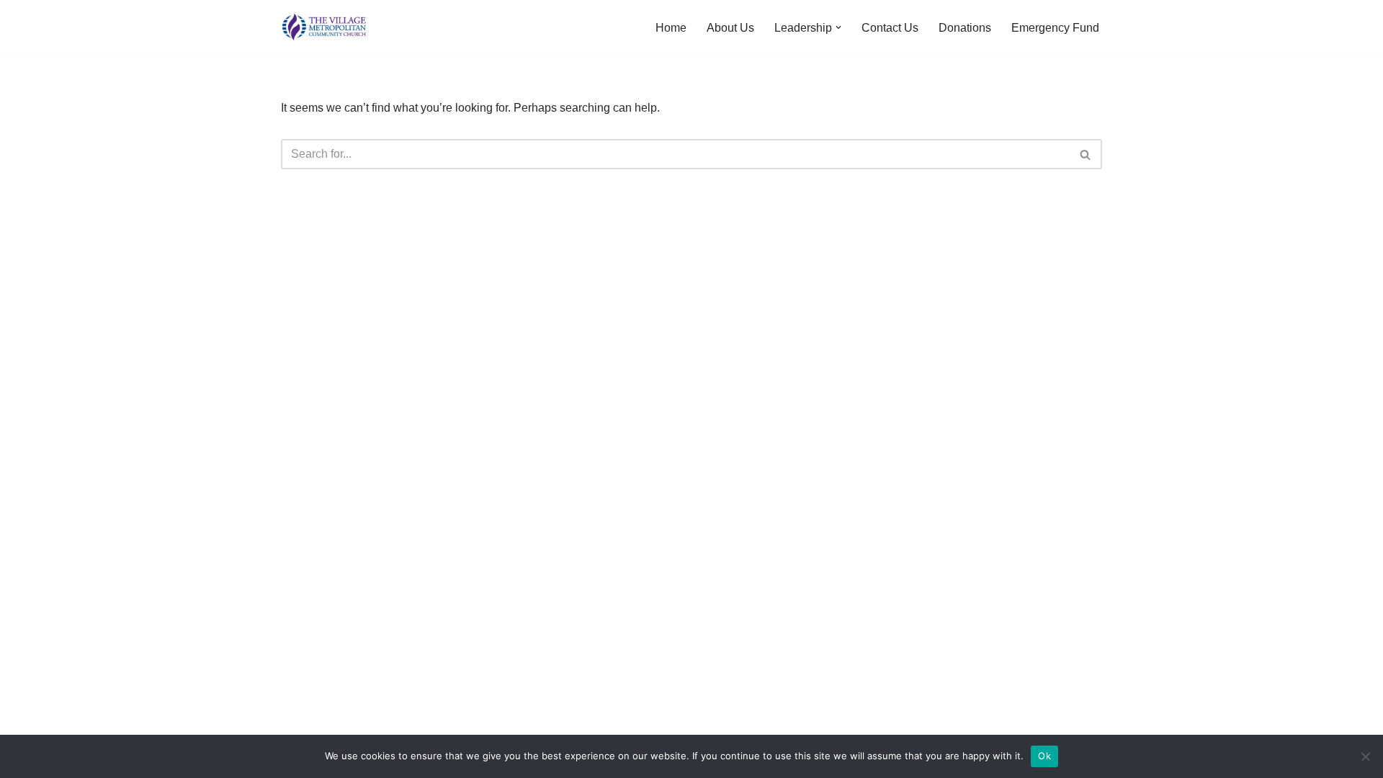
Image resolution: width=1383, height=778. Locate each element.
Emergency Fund (1055, 28)
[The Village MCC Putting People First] (324, 27)
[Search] (1086, 154)
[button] (838, 27)
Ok (1044, 755)
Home (670, 28)
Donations (965, 28)
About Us (730, 28)
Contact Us (889, 28)
